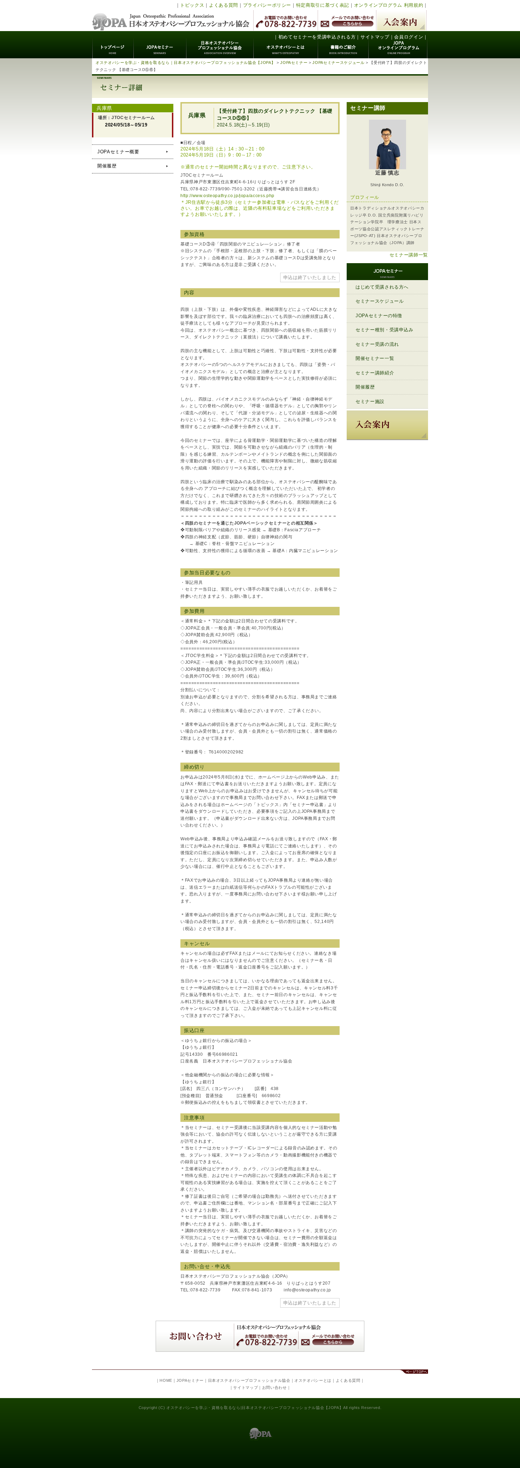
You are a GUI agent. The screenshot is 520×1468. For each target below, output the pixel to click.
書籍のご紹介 (343, 44)
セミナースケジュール (380, 301)
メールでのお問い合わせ (347, 20)
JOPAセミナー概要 (118, 151)
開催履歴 (107, 165)
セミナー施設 (370, 401)
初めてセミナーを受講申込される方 (317, 37)
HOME (166, 1380)
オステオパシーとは (286, 44)
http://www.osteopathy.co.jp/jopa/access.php (227, 195)
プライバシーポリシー (267, 5)
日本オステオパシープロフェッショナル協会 (171, 15)
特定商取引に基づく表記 (322, 5)
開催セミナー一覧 (375, 358)
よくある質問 (223, 5)
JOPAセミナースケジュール (338, 62)
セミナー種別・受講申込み (385, 329)
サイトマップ (374, 37)
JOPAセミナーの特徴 (379, 315)
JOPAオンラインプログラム (398, 44)
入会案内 (401, 20)
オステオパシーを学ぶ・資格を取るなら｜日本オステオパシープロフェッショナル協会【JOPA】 (185, 62)
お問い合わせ (274, 1387)
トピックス (192, 5)
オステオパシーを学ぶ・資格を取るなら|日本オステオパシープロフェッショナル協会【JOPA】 (254, 1407)
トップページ (113, 44)
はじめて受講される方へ (382, 287)
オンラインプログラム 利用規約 (388, 5)
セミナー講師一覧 (408, 255)
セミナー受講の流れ (377, 344)
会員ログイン (408, 37)
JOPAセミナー (160, 44)
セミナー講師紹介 (375, 372)
